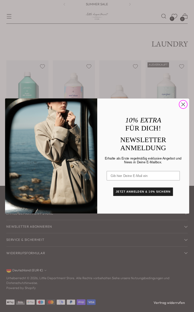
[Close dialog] (183, 104)
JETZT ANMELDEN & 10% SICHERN (143, 191)
